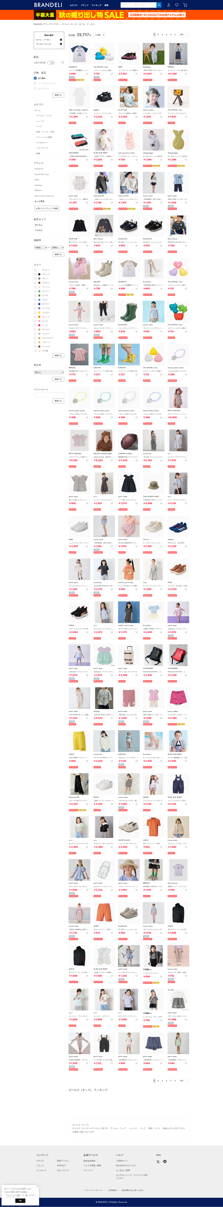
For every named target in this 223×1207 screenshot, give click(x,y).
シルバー (46, 334)
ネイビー (46, 304)
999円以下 (61, 1165)
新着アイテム (63, 1161)
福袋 (38, 153)
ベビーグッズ (42, 148)
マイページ (88, 1170)
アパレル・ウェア (44, 115)
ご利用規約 (112, 1190)
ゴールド (46, 329)
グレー (45, 278)
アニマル (46, 346)
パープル (46, 308)
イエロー (46, 312)
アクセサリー (42, 142)
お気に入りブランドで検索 (47, 208)
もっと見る (39, 201)
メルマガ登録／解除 (92, 1165)
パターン (46, 342)
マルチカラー (48, 338)
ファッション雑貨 (44, 137)
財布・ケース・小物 (45, 132)
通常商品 (38, 225)
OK (20, 1201)
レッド (45, 325)
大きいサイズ (63, 1170)
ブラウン (46, 283)
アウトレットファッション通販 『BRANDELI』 (48, 5)
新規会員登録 (89, 1161)
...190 (181, 35)
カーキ (45, 295)
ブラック (46, 274)
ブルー (45, 300)
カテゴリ (40, 1161)
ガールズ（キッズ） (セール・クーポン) (78, 24)
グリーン (46, 291)
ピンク (45, 321)
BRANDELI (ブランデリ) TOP (46, 24)
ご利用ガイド (122, 1161)
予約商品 (38, 230)
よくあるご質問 (123, 1170)
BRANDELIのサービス (126, 1165)
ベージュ (46, 287)
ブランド (40, 1165)
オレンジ (46, 317)
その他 (45, 351)
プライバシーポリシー (94, 1190)
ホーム (38, 110)
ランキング (41, 1170)
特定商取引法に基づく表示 (132, 1190)
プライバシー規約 (13, 1195)
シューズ (40, 121)
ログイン (169, 5)
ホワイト (46, 270)
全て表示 (41, 78)
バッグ (39, 126)
